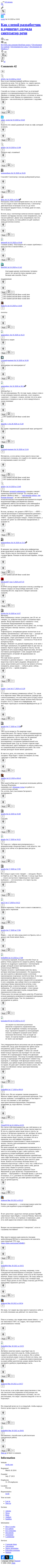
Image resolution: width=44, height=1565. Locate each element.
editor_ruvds (5, 120)
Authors (8, 1517)
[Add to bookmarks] (8, 112)
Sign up (3, 1453)
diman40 (4, 242)
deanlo (3, 839)
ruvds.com (9, 1464)
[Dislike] (3, 108)
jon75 (3, 903)
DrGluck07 (5, 582)
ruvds (3, 19)
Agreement (9, 1535)
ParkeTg (4, 306)
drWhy (3, 79)
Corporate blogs (11, 1544)
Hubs (7, 1515)
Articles (8, 1511)
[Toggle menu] (2, 2)
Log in (7, 1501)
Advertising (9, 1546)
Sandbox (8, 1519)
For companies (10, 1531)
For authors (9, 1529)
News (7, 1513)
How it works (10, 1527)
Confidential (9, 1537)
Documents (9, 1533)
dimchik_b (4, 424)
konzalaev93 (5, 1021)
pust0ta (3, 778)
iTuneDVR (5, 1125)
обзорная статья (18, 787)
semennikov (5, 335)
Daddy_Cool (5, 689)
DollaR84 (4, 958)
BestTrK (4, 267)
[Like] (3, 102)
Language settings (8, 1561)
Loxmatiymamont (7, 360)
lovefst (3, 613)
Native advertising (11, 1548)
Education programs (12, 1550)
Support (17, 1561)
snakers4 (4, 1200)
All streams (9, 2)
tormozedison (5, 173)
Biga (2, 200)
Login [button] (3, 14)
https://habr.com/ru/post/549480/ (12, 1243)
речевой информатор (18, 491)
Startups (8, 1552)
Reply (4, 113)
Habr (13, 1563)
